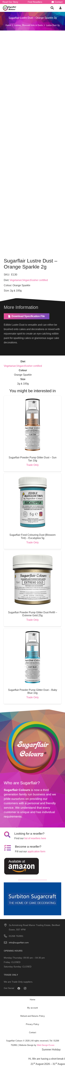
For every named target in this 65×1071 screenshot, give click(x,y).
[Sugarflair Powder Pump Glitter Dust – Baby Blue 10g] (32, 630)
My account (32, 1008)
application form (36, 851)
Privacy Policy (32, 1024)
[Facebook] (19, 988)
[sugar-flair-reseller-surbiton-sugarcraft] (32, 898)
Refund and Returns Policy (32, 1016)
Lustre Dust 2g (52, 25)
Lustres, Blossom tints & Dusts (28, 25)
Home (8, 25)
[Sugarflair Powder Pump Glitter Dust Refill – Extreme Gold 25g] (32, 553)
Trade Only (32, 465)
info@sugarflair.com (19, 942)
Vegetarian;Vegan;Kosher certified (29, 280)
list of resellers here (35, 838)
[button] (52, 8)
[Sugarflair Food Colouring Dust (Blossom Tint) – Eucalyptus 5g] (32, 475)
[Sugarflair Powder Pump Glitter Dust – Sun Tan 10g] (32, 398)
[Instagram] (25, 988)
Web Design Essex (45, 1045)
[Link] (10, 8)
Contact (32, 1032)
